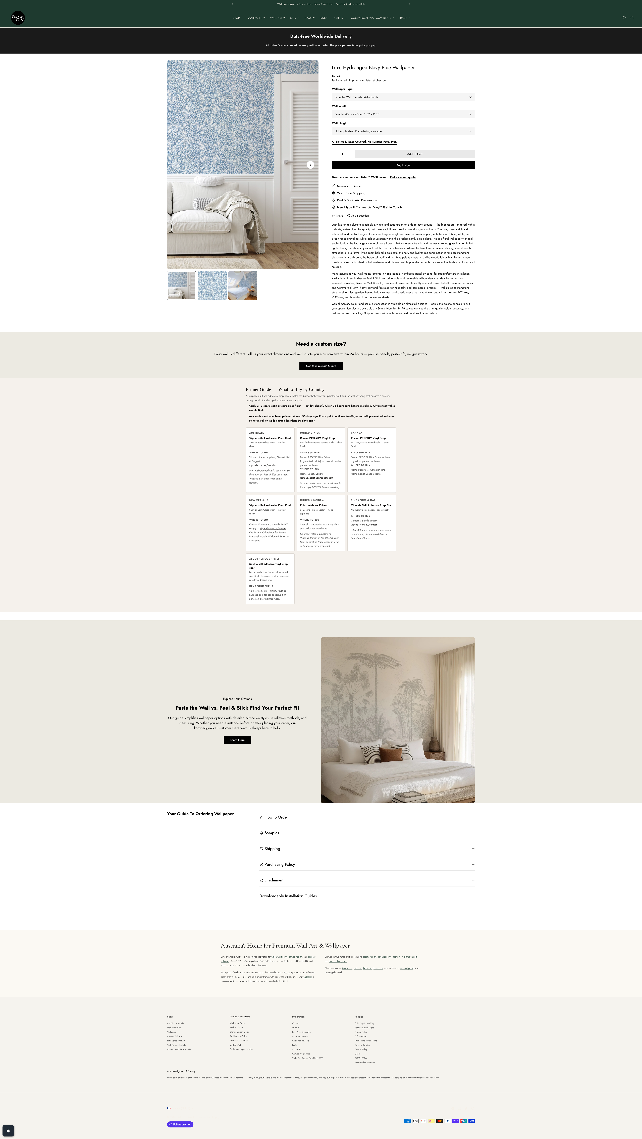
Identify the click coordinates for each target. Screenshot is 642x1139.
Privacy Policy (361, 1032)
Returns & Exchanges (364, 1027)
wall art (275, 956)
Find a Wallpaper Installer (241, 1049)
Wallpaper (171, 1032)
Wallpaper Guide (237, 1023)
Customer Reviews (300, 1040)
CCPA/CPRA (361, 1058)
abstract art (398, 956)
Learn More (237, 740)
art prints (283, 956)
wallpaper (307, 977)
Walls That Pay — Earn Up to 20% (307, 1058)
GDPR (357, 1053)
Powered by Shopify (208, 1117)
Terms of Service (362, 1045)
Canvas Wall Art (174, 1036)
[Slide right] (310, 165)
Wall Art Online (174, 1027)
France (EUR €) (181, 1108)
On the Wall (235, 1044)
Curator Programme (301, 1053)
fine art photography (338, 961)
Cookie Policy (361, 1049)
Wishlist (295, 1027)
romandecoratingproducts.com (316, 478)
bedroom (358, 968)
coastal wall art (369, 956)
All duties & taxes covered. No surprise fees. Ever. (364, 142)
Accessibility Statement (365, 1062)
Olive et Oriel (186, 1117)
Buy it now (403, 165)
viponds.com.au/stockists (262, 465)
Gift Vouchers (361, 1036)
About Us (296, 1049)
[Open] (8, 1130)
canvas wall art (295, 956)
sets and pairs (406, 968)
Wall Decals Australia (176, 1045)
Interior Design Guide (239, 1031)
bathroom (367, 968)
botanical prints (385, 956)
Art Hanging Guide (238, 1036)
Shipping (353, 80)
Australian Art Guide (239, 1040)
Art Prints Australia (175, 1023)
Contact (295, 1023)
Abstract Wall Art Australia (179, 1049)
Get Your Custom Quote (321, 366)
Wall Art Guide (236, 1027)
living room (347, 968)
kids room (378, 968)
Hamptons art (410, 956)
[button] (232, 4)
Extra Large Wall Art (176, 1040)
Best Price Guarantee (301, 1032)
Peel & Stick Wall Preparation (357, 200)
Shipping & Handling (364, 1023)
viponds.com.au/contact (273, 528)
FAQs (294, 1045)
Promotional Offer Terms (366, 1040)
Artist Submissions (300, 1036)
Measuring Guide (349, 186)
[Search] (624, 17)
